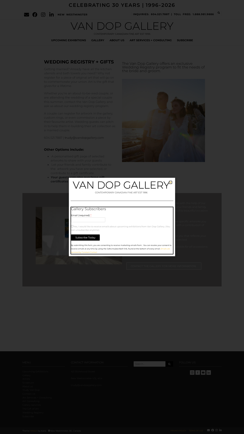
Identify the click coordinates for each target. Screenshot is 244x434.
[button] (170, 182)
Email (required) (81, 215)
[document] (122, 217)
